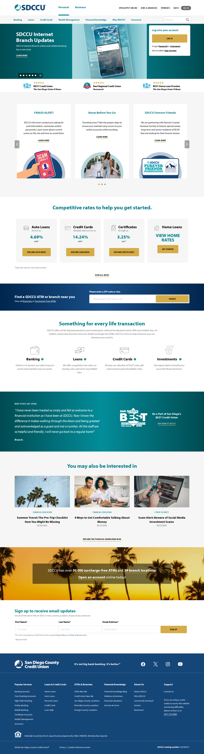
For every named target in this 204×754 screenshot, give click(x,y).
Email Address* (110, 621)
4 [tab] (29, 75)
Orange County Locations (85, 710)
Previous (17, 144)
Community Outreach (144, 700)
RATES (176, 7)
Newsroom (139, 710)
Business (80, 7)
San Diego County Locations (86, 700)
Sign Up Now (170, 50)
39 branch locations (140, 570)
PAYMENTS (165, 7)
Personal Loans (51, 700)
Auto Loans (50, 696)
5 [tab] (32, 75)
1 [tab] (20, 75)
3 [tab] (26, 75)
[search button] (187, 19)
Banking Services (22, 691)
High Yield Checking (23, 700)
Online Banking (21, 705)
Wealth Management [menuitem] (69, 19)
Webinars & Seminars (113, 696)
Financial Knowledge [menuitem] (96, 19)
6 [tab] (35, 75)
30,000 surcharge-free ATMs (95, 570)
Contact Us (169, 691)
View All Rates (102, 275)
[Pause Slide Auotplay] (40, 74)
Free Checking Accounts (25, 696)
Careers (137, 705)
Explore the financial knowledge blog (102, 539)
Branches (27, 301)
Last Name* (65, 621)
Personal (63, 7)
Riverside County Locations (86, 705)
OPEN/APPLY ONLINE (128, 7)
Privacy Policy (60, 635)
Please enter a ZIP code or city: (104, 291)
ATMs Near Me (80, 691)
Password (163, 46)
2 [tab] (23, 75)
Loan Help (49, 710)
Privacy (62, 747)
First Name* (21, 621)
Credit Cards (50, 705)
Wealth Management (24, 719)
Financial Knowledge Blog (115, 691)
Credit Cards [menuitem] (46, 19)
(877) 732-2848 (170, 714)
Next (187, 144)
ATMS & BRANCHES (149, 7)
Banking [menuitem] (18, 19)
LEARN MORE (21, 59)
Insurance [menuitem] (136, 19)
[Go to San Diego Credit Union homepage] (37, 664)
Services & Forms (111, 705)
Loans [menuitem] (31, 19)
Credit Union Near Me (83, 696)
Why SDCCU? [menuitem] (118, 19)
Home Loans (50, 691)
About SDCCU (140, 691)
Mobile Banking (21, 710)
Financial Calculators (113, 700)
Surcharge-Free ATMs (45, 301)
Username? (175, 46)
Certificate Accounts (23, 714)
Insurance (19, 723)
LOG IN (186, 8)
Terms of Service (76, 635)
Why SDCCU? (140, 696)
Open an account (91, 577)
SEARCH (172, 298)
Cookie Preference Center (79, 747)
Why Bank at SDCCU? (167, 423)
